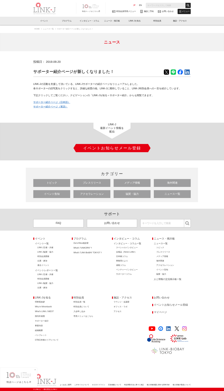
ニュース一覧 (48, 29)
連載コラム (121, 265)
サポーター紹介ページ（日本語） (51, 102)
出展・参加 (42, 261)
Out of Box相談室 (81, 243)
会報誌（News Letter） (126, 252)
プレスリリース (92, 182)
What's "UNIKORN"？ (82, 248)
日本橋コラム (122, 256)
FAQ (58, 223)
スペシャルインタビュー (127, 247)
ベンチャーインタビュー (127, 269)
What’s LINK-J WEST (44, 311)
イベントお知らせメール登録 (171, 304)
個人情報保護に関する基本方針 (158, 385)
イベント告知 (52, 193)
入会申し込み (79, 311)
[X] (177, 328)
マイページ (160, 312)
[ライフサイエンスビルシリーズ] (156, 338)
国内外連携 (40, 316)
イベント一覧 (42, 243)
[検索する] (188, 5)
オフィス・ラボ (120, 306)
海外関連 (172, 182)
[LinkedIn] (169, 328)
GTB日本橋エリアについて (47, 340)
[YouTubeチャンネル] (152, 328)
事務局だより (122, 261)
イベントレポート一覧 (46, 270)
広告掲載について (114, 385)
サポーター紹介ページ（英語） (50, 106)
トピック (52, 182)
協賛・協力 (132, 193)
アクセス (118, 311)
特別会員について (81, 306)
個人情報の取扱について (182, 385)
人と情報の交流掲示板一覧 (167, 279)
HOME (37, 29)
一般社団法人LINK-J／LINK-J (47, 8)
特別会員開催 (43, 256)
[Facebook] (160, 328)
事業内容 (39, 325)
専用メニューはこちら (83, 316)
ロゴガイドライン (98, 385)
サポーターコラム (124, 274)
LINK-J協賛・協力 (45, 252)
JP (134, 5)
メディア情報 (132, 182)
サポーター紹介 (42, 321)
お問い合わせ (112, 223)
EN (140, 5)
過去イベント (43, 265)
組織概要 (39, 330)
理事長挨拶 (40, 302)
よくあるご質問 (65, 385)
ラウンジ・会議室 (121, 302)
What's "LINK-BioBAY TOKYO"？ (87, 252)
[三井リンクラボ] (179, 338)
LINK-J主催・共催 (45, 247)
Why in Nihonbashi (43, 306)
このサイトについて (81, 385)
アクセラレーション (92, 193)
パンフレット (41, 335)
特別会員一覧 (79, 302)
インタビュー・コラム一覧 (127, 243)
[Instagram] (184, 328)
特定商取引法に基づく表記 (134, 385)
